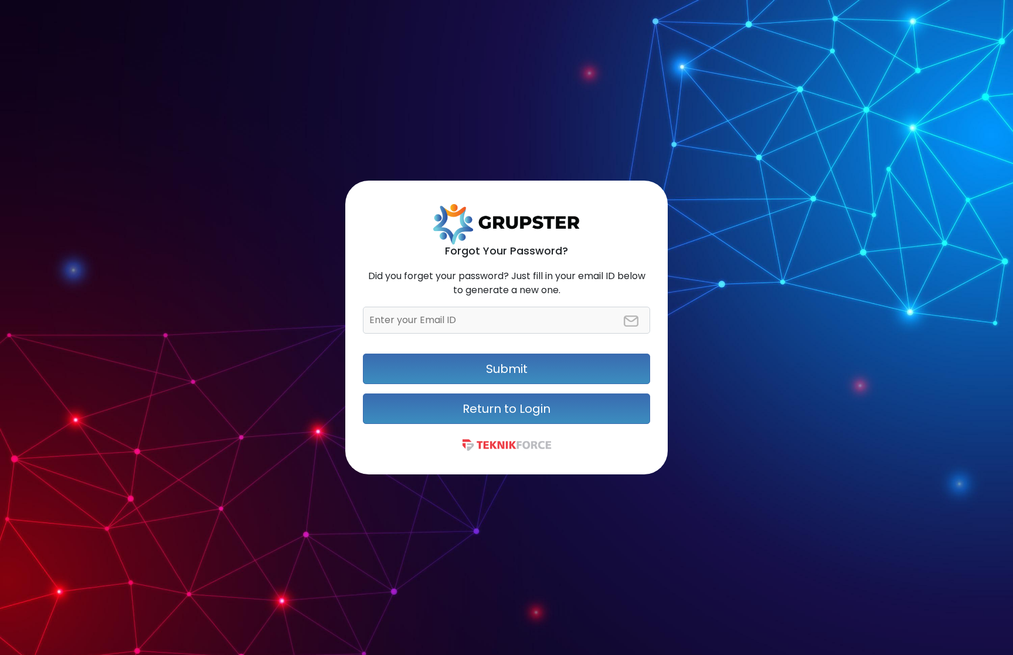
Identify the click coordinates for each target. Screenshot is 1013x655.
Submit (507, 369)
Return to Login (506, 409)
